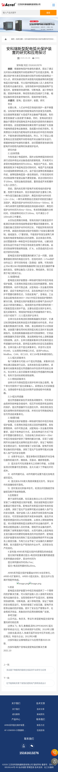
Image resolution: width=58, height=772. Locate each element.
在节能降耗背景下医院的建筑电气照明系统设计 (26, 683)
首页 (12, 39)
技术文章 (19, 39)
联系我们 (40, 719)
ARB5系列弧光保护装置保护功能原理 (16, 725)
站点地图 (22, 767)
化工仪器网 (49, 767)
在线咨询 (40, 730)
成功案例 (16, 714)
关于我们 (16, 703)
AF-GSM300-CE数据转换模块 (16, 730)
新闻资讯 (40, 714)
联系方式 (40, 725)
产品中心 (16, 719)
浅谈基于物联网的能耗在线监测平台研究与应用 (26, 670)
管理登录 (30, 767)
